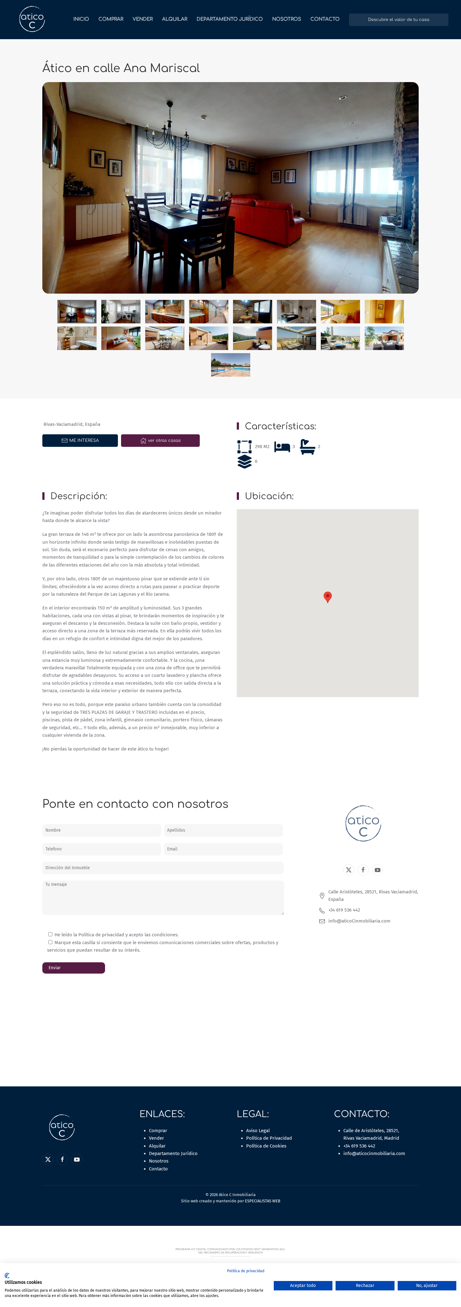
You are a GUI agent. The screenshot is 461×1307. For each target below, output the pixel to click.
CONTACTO (325, 19)
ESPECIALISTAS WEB (262, 1201)
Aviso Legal (258, 1130)
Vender (156, 1138)
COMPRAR (110, 19)
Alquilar (157, 1146)
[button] (56, 187)
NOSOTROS (286, 19)
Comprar (158, 1130)
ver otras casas (164, 440)
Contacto (158, 1169)
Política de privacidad (245, 1271)
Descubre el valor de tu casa (398, 20)
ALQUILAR (174, 19)
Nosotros (158, 1161)
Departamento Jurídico (230, 19)
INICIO (81, 19)
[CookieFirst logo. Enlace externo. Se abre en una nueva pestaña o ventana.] (7, 1275)
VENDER (143, 19)
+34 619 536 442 (359, 1146)
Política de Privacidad (269, 1138)
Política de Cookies (266, 1146)
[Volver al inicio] (32, 19)
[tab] (77, 311)
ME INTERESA (84, 440)
